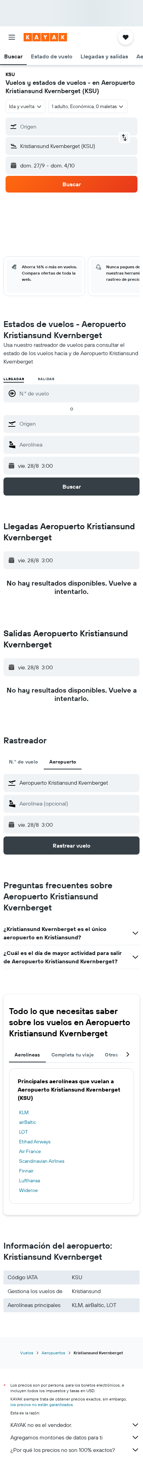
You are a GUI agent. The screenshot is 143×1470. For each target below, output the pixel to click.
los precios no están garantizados (41, 1404)
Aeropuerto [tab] (62, 762)
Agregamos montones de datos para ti (56, 1437)
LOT (23, 1132)
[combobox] (77, 423)
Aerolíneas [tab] (27, 1055)
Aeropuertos (53, 1352)
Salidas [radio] (46, 379)
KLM (24, 1112)
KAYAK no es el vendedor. (41, 1424)
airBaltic (27, 1122)
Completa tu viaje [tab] (72, 1055)
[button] (11, 37)
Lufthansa (29, 1180)
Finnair (26, 1171)
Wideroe (28, 1190)
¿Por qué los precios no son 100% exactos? (62, 1449)
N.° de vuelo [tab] (23, 762)
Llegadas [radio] (13, 379)
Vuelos (26, 1352)
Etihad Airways (34, 1141)
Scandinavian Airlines (41, 1161)
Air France (30, 1151)
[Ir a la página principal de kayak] (45, 37)
